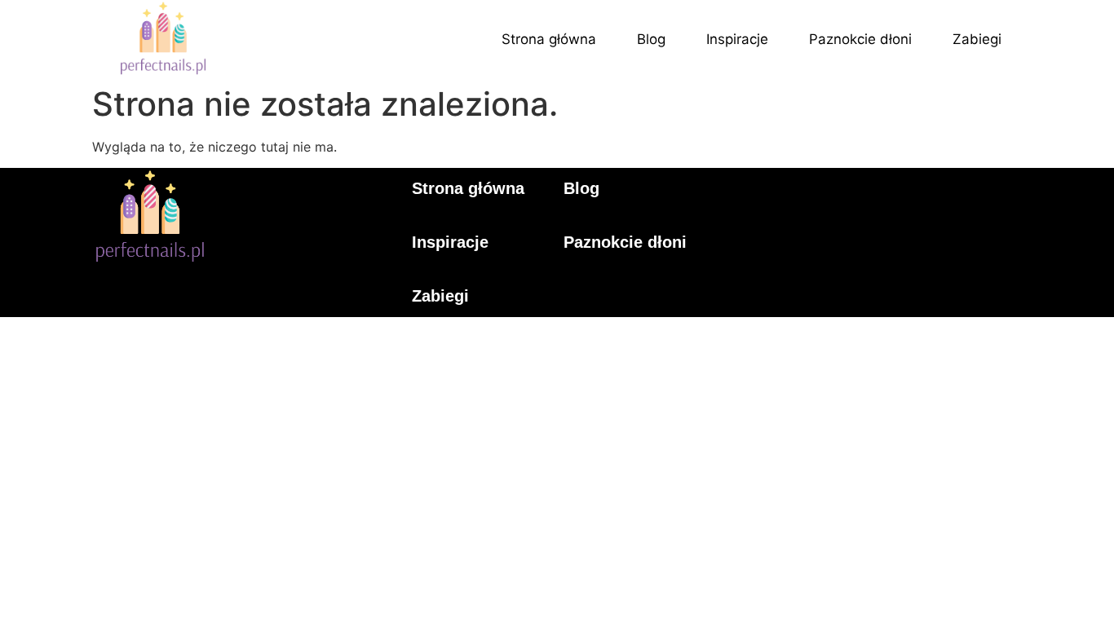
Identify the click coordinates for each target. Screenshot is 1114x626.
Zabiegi (977, 39)
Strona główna (549, 39)
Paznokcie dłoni (860, 39)
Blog (651, 39)
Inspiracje (737, 39)
